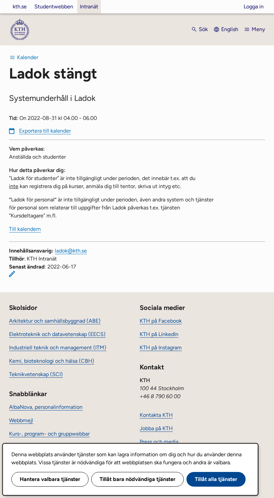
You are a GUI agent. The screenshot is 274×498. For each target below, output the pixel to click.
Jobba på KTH (156, 428)
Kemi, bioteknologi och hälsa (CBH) (51, 361)
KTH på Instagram (161, 347)
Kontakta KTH (156, 415)
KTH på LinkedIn (159, 334)
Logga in (254, 6)
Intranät (89, 6)
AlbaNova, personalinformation (46, 407)
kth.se (20, 6)
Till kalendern (25, 229)
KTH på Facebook (161, 321)
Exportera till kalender (45, 131)
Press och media (159, 442)
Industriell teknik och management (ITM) (57, 347)
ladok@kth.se (71, 250)
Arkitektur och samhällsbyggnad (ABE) (55, 321)
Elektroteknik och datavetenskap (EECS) (57, 334)
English (229, 29)
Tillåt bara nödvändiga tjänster (137, 479)
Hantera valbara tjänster (50, 479)
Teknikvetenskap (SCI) (36, 374)
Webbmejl (21, 420)
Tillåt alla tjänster (216, 479)
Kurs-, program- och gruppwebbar (49, 434)
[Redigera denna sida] (12, 274)
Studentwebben (53, 6)
